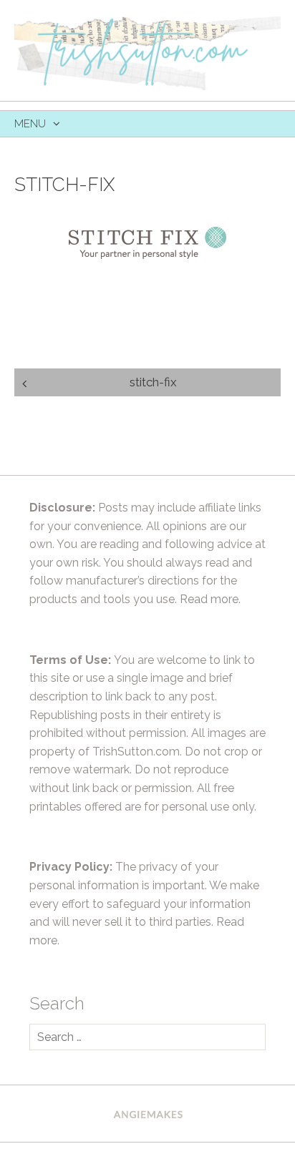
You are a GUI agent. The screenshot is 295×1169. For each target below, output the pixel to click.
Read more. (210, 599)
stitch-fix (153, 382)
